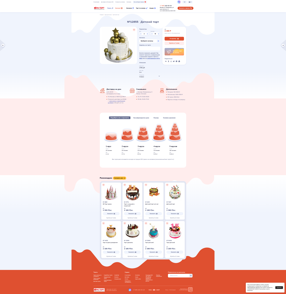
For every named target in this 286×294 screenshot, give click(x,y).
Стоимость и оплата (120, 2)
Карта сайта (138, 279)
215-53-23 (166, 6)
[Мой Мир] (171, 61)
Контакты (129, 2)
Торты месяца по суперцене (97, 276)
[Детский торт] (283, 45)
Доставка (127, 277)
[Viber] (176, 61)
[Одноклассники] (168, 61)
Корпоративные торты (108, 281)
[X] (174, 61)
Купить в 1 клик (174, 43)
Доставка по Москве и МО (107, 2)
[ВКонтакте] (166, 61)
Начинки (116, 277)
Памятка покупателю (159, 276)
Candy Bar (116, 275)
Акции (136, 277)
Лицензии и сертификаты (128, 281)
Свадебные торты (108, 275)
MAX (140, 58)
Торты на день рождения (96, 279)
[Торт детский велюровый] (2, 45)
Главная (101, 14)
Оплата (126, 279)
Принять (279, 287)
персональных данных (253, 287)
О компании (96, 2)
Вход (166, 289)
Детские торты (108, 14)
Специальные (117, 279)
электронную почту (153, 58)
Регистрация (172, 289)
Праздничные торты (107, 277)
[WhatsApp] (179, 61)
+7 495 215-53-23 (139, 290)
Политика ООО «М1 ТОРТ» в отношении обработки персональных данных (149, 278)
